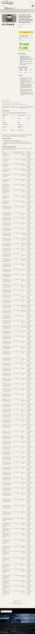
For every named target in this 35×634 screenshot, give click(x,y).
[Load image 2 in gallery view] (5, 24)
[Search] (33, 6)
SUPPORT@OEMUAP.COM (14, 631)
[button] (33, 2)
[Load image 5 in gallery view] (11, 24)
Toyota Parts (24, 629)
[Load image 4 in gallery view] (9, 24)
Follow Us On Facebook (21, 625)
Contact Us (10, 625)
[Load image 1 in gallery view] (3, 24)
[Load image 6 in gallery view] (13, 24)
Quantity (20, 27)
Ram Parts (15, 629)
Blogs (25, 625)
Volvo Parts (27, 629)
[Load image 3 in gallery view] (7, 24)
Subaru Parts (19, 629)
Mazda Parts (7, 629)
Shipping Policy (15, 625)
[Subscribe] (11, 611)
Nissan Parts (11, 629)
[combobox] (17, 6)
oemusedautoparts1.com (24, 107)
